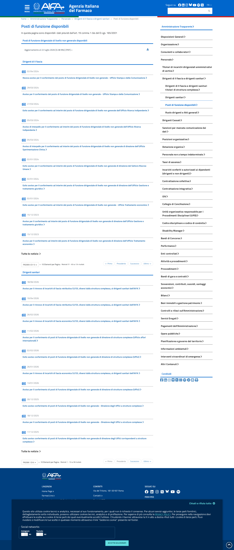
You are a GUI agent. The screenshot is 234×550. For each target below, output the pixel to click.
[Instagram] (170, 380)
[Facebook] (162, 380)
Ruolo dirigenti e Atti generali (181, 112)
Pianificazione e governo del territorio (181, 341)
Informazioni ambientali (174, 349)
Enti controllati (169, 253)
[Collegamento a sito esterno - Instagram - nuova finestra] (187, 5)
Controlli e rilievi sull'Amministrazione (181, 310)
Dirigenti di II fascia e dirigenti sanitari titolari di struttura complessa (186, 88)
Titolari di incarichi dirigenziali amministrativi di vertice (187, 69)
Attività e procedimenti (173, 261)
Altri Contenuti (169, 364)
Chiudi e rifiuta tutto (200, 503)
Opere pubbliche (169, 333)
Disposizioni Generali (172, 37)
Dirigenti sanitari (174, 97)
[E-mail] (193, 380)
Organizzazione (169, 44)
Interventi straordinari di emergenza (180, 356)
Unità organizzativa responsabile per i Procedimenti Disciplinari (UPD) (182, 213)
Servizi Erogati (169, 318)
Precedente (121, 263)
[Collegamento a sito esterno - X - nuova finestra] (202, 5)
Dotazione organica (172, 147)
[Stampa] (196, 380)
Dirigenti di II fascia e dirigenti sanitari (92, 18)
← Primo (108, 263)
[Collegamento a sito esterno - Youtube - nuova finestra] (195, 5)
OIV (164, 196)
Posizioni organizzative (175, 139)
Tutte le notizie (30, 254)
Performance (168, 246)
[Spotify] (185, 380)
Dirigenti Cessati (171, 120)
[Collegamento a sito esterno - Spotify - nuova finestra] (199, 5)
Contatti (97, 495)
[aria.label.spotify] (178, 491)
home (23, 18)
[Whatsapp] (181, 380)
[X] (177, 380)
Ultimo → (147, 263)
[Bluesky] (173, 380)
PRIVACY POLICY (163, 514)
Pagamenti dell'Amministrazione (178, 326)
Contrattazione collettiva (175, 181)
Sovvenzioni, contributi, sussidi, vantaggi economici (183, 286)
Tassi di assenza (171, 162)
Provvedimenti (169, 269)
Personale (66, 18)
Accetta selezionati (117, 542)
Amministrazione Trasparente (44, 18)
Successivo (134, 263)
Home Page (47, 491)
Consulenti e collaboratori (175, 52)
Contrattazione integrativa (176, 189)
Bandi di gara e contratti (174, 276)
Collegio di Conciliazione (175, 204)
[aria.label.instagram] (157, 491)
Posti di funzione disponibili (180, 105)
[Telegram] (189, 380)
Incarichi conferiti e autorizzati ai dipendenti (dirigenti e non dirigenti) (186, 171)
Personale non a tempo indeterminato (182, 154)
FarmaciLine (47, 495)
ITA (208, 5)
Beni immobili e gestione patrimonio (180, 303)
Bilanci (164, 295)
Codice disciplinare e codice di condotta (183, 223)
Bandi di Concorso (170, 238)
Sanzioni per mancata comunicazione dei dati (184, 129)
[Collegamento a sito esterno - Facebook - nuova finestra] (180, 5)
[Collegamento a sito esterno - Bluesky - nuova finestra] (191, 5)
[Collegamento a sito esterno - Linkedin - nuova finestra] (183, 5)
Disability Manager (172, 230)
